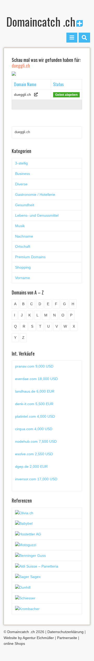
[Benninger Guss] (30, 555)
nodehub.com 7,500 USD (36, 441)
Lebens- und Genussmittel (37, 215)
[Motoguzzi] (25, 544)
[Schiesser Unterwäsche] (25, 598)
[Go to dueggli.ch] (36, 94)
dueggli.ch (22, 94)
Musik (20, 226)
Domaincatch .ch (40, 21)
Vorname (22, 278)
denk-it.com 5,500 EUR (34, 404)
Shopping (23, 267)
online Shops (14, 643)
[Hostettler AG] (28, 534)
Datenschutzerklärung (65, 632)
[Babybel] (24, 523)
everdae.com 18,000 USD (36, 379)
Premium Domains (30, 257)
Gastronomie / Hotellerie (35, 194)
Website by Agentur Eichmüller (29, 638)
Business (22, 174)
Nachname (24, 236)
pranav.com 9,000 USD (34, 366)
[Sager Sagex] (28, 576)
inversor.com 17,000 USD (36, 479)
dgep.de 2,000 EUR (31, 466)
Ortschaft (22, 246)
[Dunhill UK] (22, 587)
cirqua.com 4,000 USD (33, 429)
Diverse (21, 184)
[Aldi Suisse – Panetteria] (36, 566)
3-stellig (21, 163)
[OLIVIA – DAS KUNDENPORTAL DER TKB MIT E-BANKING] (24, 513)
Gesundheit (24, 205)
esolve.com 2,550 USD (34, 454)
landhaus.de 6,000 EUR (34, 391)
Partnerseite (67, 638)
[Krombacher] (27, 608)
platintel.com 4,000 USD (35, 416)
